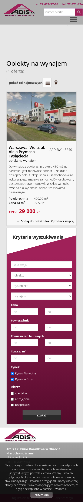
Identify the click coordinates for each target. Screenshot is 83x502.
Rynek (15, 367)
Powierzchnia (20, 320)
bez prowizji (22, 405)
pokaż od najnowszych (26, 83)
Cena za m (18, 351)
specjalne (21, 393)
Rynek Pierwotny (26, 373)
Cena (14, 305)
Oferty (15, 387)
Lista (47, 82)
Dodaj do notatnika (34, 221)
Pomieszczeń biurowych (27, 336)
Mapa (56, 82)
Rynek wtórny (24, 379)
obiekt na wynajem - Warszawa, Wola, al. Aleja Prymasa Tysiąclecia (41, 159)
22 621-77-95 (49, 4)
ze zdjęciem (22, 399)
